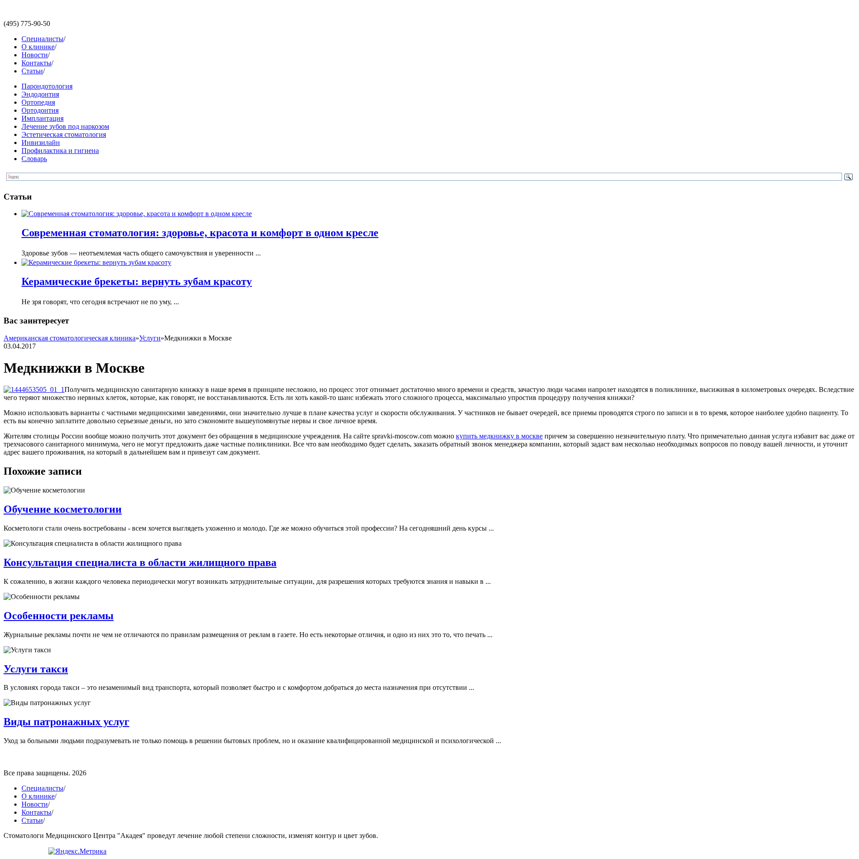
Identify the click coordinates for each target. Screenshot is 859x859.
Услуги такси (36, 669)
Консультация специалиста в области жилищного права (140, 562)
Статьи (32, 71)
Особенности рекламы (59, 615)
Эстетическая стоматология (63, 134)
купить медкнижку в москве (499, 436)
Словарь (34, 158)
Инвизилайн (40, 142)
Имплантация (42, 118)
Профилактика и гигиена (60, 150)
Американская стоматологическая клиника (70, 338)
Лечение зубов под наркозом (65, 126)
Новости (34, 55)
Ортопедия (38, 102)
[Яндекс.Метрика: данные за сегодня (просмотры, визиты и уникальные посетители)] (77, 851)
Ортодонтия (40, 110)
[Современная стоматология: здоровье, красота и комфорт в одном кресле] (136, 213)
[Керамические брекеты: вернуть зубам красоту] (96, 262)
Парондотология (46, 86)
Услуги (150, 338)
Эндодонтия (40, 94)
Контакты (36, 63)
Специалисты (42, 39)
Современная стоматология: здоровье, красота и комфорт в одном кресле (199, 232)
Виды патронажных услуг (66, 721)
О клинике (38, 47)
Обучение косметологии (63, 509)
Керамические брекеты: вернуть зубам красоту (136, 281)
